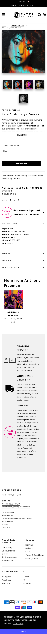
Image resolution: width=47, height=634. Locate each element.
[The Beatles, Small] (13, 299)
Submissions (7, 560)
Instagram (6, 576)
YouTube (6, 583)
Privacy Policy (31, 558)
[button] (17, 151)
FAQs (27, 551)
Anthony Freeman (17, 26)
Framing (29, 545)
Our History (7, 547)
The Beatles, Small (13, 319)
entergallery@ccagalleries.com (16, 506)
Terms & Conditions (34, 555)
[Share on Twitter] (15, 200)
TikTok (26, 576)
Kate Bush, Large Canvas (20, 114)
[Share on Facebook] (10, 200)
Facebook (6, 580)
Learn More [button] (18, 623)
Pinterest (28, 583)
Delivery (29, 548)
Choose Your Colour (10, 146)
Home (4, 26)
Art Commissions (9, 557)
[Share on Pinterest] (19, 200)
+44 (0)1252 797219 (11, 504)
